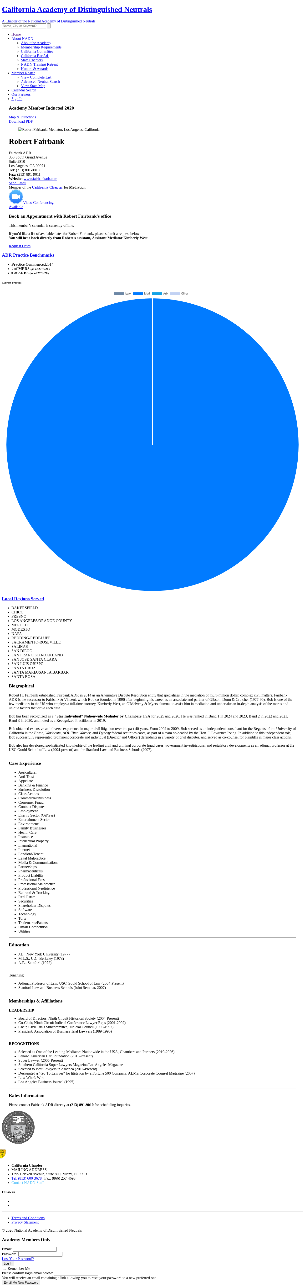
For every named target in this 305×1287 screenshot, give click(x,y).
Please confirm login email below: (27, 1273)
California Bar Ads (35, 56)
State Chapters (32, 60)
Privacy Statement (25, 1222)
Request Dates (19, 246)
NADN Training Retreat (39, 64)
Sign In (16, 99)
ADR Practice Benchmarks (28, 255)
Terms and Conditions (28, 1218)
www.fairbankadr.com (40, 179)
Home (16, 34)
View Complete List (36, 77)
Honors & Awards (34, 69)
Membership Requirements (41, 47)
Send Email (17, 183)
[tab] (152, 255)
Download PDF (21, 121)
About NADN (22, 39)
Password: (9, 1254)
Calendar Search (23, 90)
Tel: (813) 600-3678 (26, 1178)
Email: (7, 1249)
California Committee (37, 51)
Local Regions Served (23, 598)
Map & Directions (22, 117)
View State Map (33, 86)
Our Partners (20, 94)
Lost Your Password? (18, 1259)
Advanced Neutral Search (40, 81)
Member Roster (23, 73)
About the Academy (36, 43)
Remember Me (19, 1268)
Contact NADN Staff (27, 1183)
